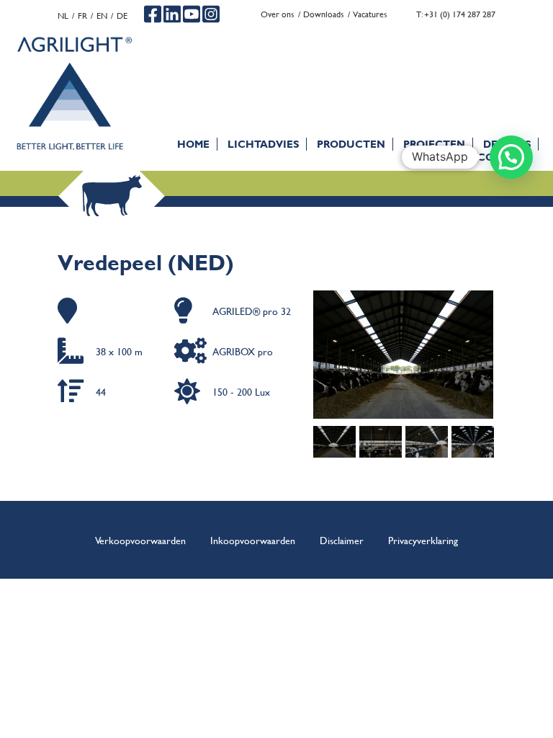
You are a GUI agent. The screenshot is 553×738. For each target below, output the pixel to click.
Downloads (323, 14)
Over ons (278, 14)
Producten (351, 144)
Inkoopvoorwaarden (252, 539)
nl (63, 15)
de (122, 15)
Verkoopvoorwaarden (140, 539)
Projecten (434, 144)
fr (82, 15)
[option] (404, 354)
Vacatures (370, 14)
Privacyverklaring (423, 539)
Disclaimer (342, 539)
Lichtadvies (263, 144)
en (101, 15)
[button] (511, 157)
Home (193, 144)
